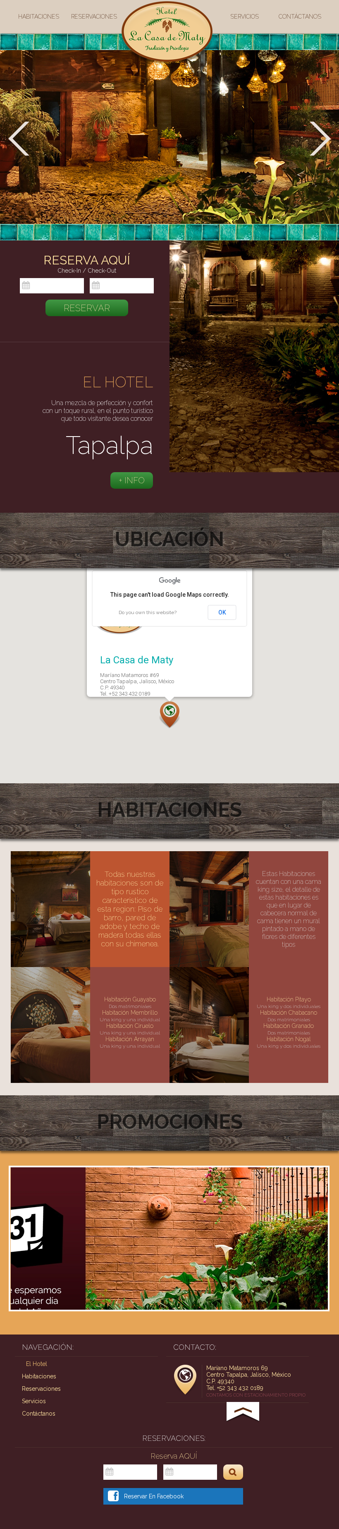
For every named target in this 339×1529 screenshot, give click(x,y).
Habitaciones (38, 16)
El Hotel (36, 1364)
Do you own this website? (148, 612)
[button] (169, 715)
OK (222, 612)
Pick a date (79, 286)
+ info (132, 480)
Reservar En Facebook (154, 1496)
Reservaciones (94, 16)
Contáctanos (300, 16)
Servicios (244, 16)
